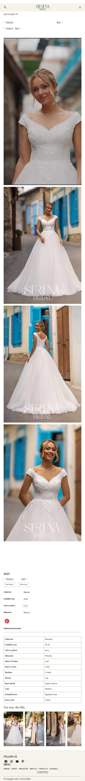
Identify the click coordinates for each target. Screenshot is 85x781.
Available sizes (9, 599)
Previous (9, 22)
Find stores (23, 584)
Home (5, 14)
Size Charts (9, 584)
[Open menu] (80, 7)
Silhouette (8, 612)
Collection (7, 592)
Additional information (12, 628)
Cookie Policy (42, 772)
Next (59, 22)
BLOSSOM (11, 14)
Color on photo (9, 605)
